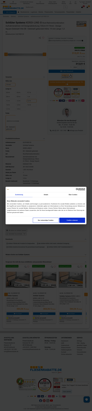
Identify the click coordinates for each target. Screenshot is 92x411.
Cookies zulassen (72, 220)
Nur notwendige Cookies (45, 220)
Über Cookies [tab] (73, 194)
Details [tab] (46, 194)
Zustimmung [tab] (19, 194)
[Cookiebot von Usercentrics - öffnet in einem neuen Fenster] (77, 189)
